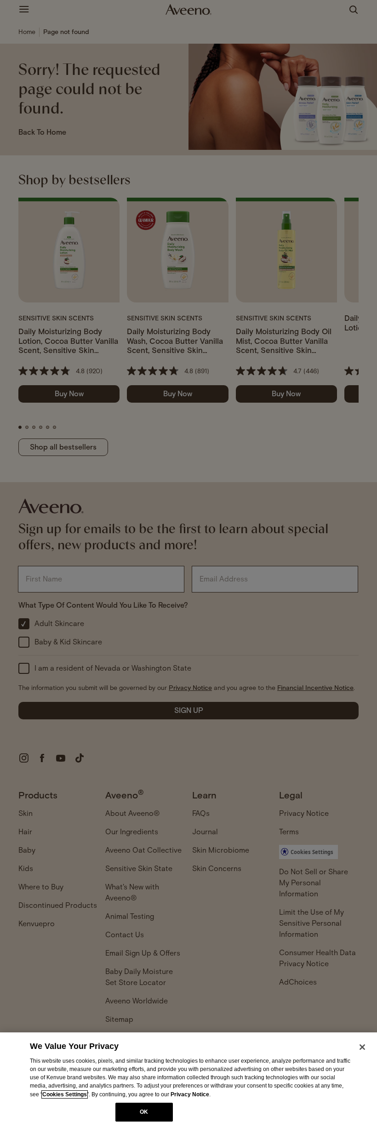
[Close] (362, 1047)
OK (144, 1112)
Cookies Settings (64, 1094)
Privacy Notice (190, 1094)
